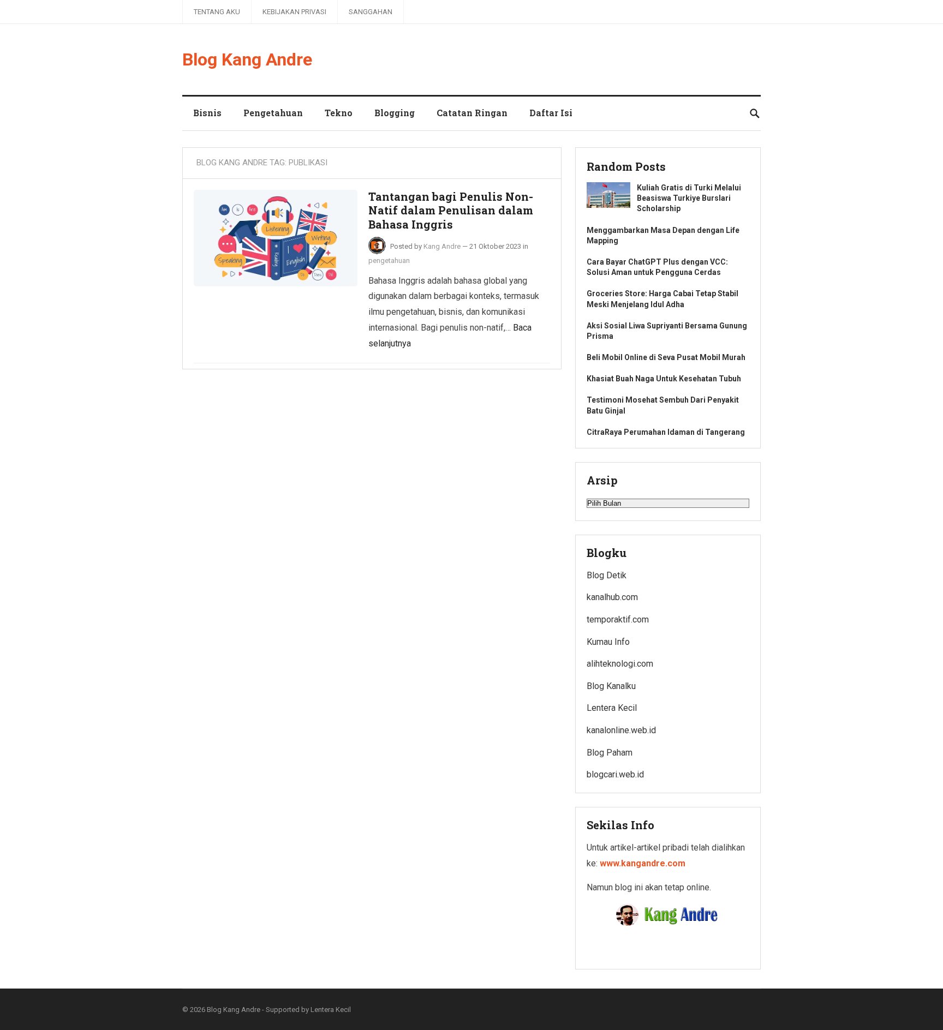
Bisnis (207, 112)
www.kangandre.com (642, 863)
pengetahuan (389, 260)
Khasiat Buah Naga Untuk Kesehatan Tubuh (664, 378)
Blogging (394, 112)
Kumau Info (608, 642)
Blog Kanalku (611, 686)
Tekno (339, 112)
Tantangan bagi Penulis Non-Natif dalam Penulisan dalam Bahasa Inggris (450, 210)
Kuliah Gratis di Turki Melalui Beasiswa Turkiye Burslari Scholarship (689, 198)
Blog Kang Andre (247, 59)
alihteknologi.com (620, 663)
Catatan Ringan (472, 112)
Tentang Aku (217, 12)
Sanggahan (370, 12)
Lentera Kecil (612, 708)
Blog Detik (606, 575)
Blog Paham (609, 752)
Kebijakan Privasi (294, 12)
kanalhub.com (612, 597)
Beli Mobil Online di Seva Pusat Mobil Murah (666, 357)
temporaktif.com (618, 619)
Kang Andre (442, 246)
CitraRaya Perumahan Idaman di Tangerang (666, 432)
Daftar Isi (550, 112)
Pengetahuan (273, 112)
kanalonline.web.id (621, 730)
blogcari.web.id (615, 774)
